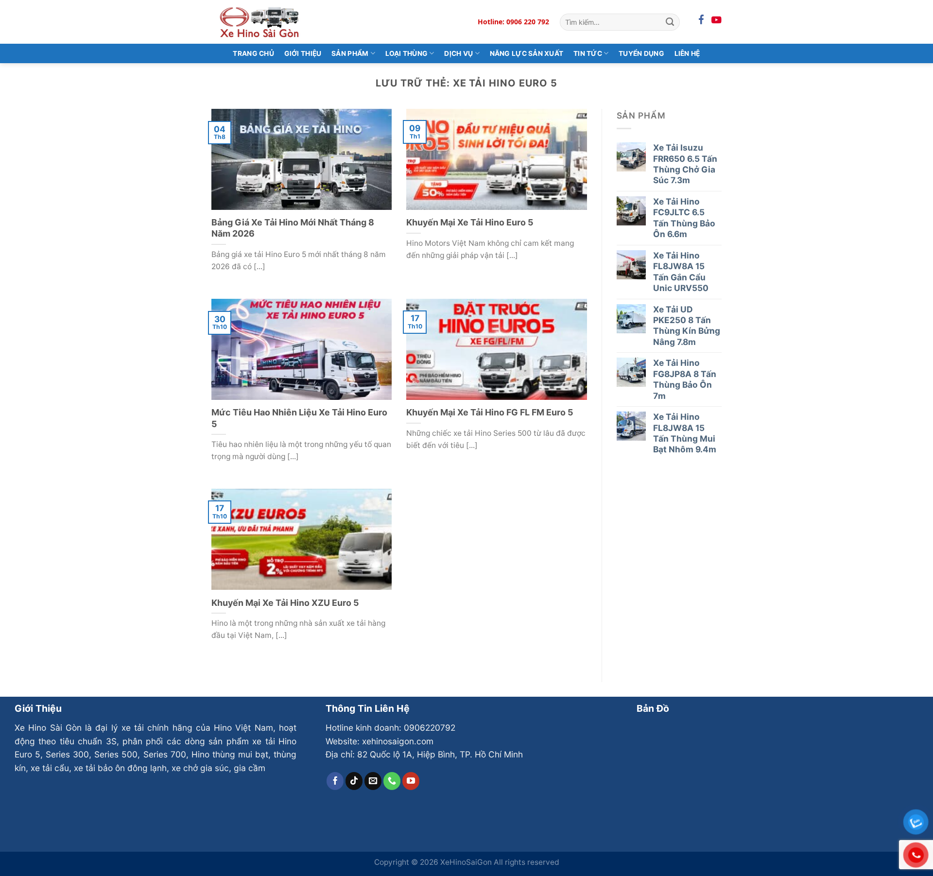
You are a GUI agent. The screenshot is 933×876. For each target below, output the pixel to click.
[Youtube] (716, 20)
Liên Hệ (687, 53)
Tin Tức (587, 53)
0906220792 (429, 727)
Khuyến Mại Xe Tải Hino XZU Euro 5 (285, 603)
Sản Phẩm (349, 53)
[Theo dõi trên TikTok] (354, 781)
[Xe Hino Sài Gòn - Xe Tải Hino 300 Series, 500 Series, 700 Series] (260, 21)
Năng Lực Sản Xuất (527, 53)
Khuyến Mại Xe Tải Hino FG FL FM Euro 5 (489, 412)
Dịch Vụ (458, 53)
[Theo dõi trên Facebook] (335, 781)
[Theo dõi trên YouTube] (411, 781)
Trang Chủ (253, 53)
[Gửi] (670, 22)
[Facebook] (701, 20)
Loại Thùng (406, 53)
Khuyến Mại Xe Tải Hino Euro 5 (470, 222)
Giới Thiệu (303, 53)
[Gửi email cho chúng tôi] (373, 781)
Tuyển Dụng (641, 53)
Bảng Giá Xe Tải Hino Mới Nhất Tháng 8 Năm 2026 (292, 228)
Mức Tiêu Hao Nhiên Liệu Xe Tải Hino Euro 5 (299, 418)
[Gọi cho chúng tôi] (392, 781)
